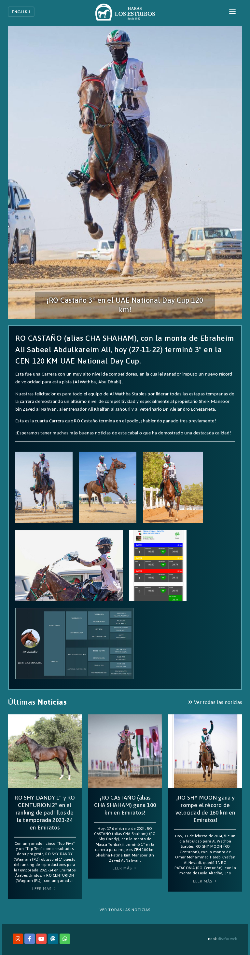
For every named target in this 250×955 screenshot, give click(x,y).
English (21, 12)
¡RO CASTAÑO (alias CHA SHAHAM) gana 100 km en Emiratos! (125, 805)
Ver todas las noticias (217, 702)
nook (212, 938)
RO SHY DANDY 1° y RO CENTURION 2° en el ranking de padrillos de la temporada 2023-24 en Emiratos (44, 812)
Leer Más (42, 888)
